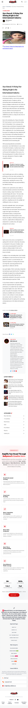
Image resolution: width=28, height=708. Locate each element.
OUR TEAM (14, 632)
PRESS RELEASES (14, 658)
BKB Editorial (9, 20)
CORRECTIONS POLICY (14, 637)
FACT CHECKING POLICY (14, 635)
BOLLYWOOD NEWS (14, 648)
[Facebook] (15, 700)
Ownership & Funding (23, 703)
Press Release (7, 427)
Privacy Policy (3, 703)
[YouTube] (17, 700)
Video (5, 424)
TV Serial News (8, 6)
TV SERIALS (12, 656)
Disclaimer (17, 702)
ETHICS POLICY (14, 640)
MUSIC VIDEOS (14, 653)
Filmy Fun (5, 430)
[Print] (8, 28)
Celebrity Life (6, 433)
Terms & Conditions (10, 703)
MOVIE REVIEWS (13, 650)
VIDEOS (12, 661)
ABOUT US (14, 627)
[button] (2, 2)
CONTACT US (14, 629)
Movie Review (7, 421)
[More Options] (10, 28)
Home (4, 6)
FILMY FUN (14, 663)
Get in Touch (13, 595)
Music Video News (7, 415)
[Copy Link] (6, 28)
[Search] (22, 2)
